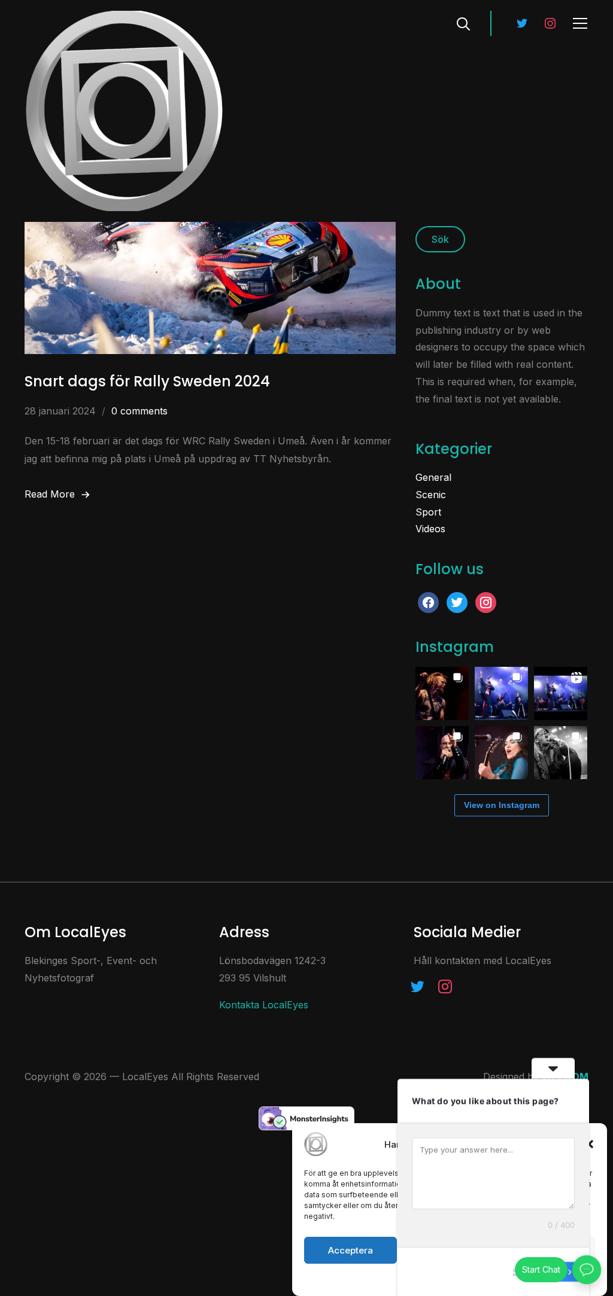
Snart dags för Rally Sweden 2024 (147, 381)
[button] (589, 1144)
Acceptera (350, 1250)
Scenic (430, 495)
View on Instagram (501, 805)
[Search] (463, 23)
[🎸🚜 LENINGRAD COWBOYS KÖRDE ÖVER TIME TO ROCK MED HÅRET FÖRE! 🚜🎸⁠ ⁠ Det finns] (501, 693)
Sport (428, 512)
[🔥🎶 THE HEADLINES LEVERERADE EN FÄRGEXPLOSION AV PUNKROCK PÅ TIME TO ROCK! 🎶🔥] (560, 752)
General (433, 477)
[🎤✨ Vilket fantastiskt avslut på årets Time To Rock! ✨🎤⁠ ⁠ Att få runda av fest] (442, 693)
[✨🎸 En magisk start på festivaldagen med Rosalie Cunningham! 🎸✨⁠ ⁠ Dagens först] (501, 752)
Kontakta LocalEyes (263, 1005)
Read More (50, 494)
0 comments (139, 411)
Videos (430, 529)
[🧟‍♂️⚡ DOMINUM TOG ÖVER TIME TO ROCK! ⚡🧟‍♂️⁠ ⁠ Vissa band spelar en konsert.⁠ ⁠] (442, 752)
